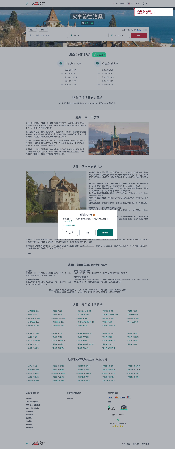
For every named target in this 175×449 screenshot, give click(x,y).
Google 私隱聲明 (69, 225)
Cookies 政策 (67, 221)
